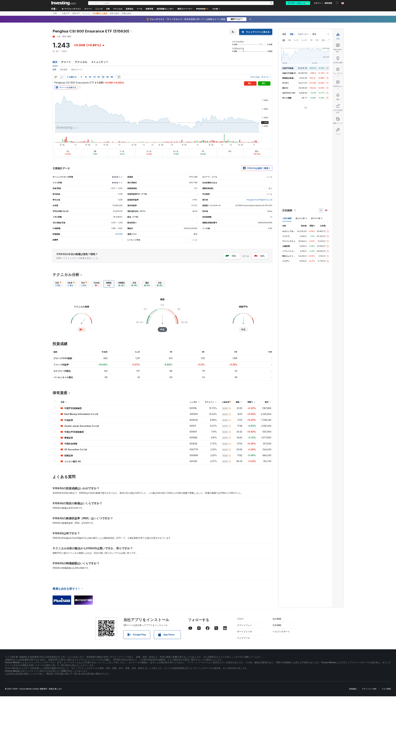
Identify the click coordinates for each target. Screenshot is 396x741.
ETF (55, 13)
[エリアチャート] (61, 77)
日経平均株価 (287, 68)
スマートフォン (244, 625)
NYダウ (285, 83)
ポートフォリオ (244, 631)
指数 (292, 34)
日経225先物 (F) (289, 73)
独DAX (285, 88)
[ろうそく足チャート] (55, 77)
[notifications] (337, 2)
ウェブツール (243, 637)
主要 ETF (66, 13)
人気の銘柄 (287, 218)
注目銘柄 (287, 210)
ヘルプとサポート (281, 631)
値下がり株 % (317, 218)
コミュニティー (99, 61)
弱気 (234, 256)
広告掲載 (277, 625)
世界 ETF (76, 13)
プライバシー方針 (369, 689)
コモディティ (303, 34)
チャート (66, 61)
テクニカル (81, 61)
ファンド (86, 13)
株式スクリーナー (185, 9)
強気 (262, 256)
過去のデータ (76, 69)
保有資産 (63, 69)
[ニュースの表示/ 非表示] (119, 77)
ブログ (240, 618)
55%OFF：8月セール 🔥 (298, 3)
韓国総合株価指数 (289, 78)
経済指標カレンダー (165, 9)
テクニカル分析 (66, 274)
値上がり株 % (301, 218)
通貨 (284, 34)
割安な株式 (114, 13)
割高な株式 (126, 13)
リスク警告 (386, 689)
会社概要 (277, 618)
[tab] (58, 284)
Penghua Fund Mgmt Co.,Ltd (259, 200)
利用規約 (353, 689)
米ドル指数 (287, 98)
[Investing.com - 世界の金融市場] (63, 3)
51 (271, 217)
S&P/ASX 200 (288, 93)
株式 (314, 34)
